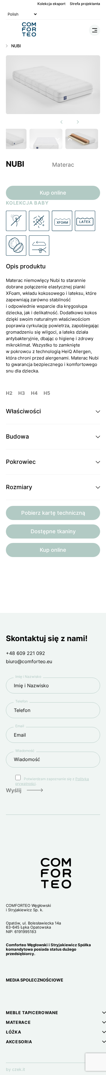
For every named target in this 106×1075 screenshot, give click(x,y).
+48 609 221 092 (25, 653)
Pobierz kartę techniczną (53, 513)
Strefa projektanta (85, 4)
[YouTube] (38, 995)
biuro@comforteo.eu (29, 661)
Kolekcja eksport (51, 4)
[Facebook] (24, 995)
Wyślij (13, 790)
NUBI (16, 45)
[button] (53, 411)
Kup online (53, 193)
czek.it (18, 1069)
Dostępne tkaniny (53, 531)
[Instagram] (10, 995)
